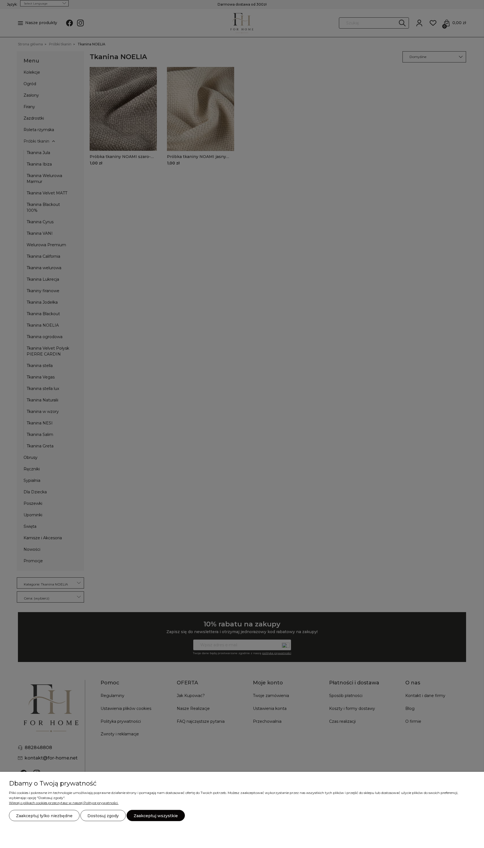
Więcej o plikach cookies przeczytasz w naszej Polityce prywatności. (63, 803)
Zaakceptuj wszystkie (156, 815)
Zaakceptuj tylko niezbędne (44, 815)
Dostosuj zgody (103, 815)
